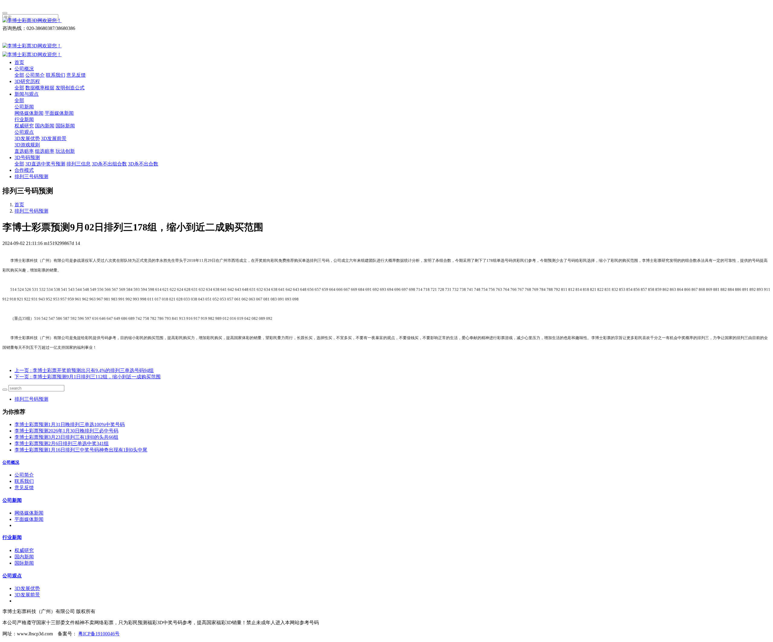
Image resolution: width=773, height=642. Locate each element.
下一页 (87, 376)
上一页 (84, 370)
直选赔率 (24, 151)
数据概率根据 (39, 87)
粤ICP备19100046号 (99, 633)
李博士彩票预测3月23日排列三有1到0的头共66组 (66, 437)
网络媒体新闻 (28, 113)
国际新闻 (65, 125)
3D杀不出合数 (143, 163)
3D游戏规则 (27, 144)
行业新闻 (24, 119)
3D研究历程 (27, 81)
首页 (19, 62)
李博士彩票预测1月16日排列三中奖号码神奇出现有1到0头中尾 (80, 449)
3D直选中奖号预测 (45, 163)
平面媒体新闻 (59, 113)
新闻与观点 (26, 94)
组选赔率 (44, 151)
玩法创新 (65, 151)
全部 (19, 75)
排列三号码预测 (31, 176)
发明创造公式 (70, 87)
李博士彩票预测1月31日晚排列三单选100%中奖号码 (69, 424)
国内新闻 (44, 125)
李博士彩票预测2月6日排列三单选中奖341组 (61, 443)
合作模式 (24, 170)
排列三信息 (78, 163)
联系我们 (55, 75)
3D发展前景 (53, 138)
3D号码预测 (27, 157)
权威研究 (24, 125)
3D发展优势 (27, 138)
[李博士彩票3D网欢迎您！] (386, 21)
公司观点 (24, 132)
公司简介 (35, 75)
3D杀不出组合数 (109, 163)
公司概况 (24, 68)
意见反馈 (76, 75)
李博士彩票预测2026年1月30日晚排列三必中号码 (66, 430)
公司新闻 (24, 106)
